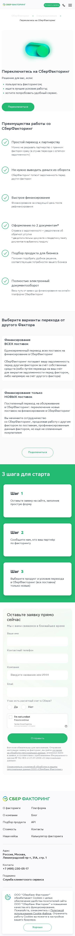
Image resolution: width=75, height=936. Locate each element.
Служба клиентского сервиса (23, 879)
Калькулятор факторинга (47, 836)
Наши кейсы (10, 836)
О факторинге (12, 808)
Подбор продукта (14, 822)
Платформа (38, 808)
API (33, 822)
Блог (34, 815)
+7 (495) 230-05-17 (16, 868)
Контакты (37, 829)
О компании (10, 815)
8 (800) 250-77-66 (64, 5)
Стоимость (9, 829)
